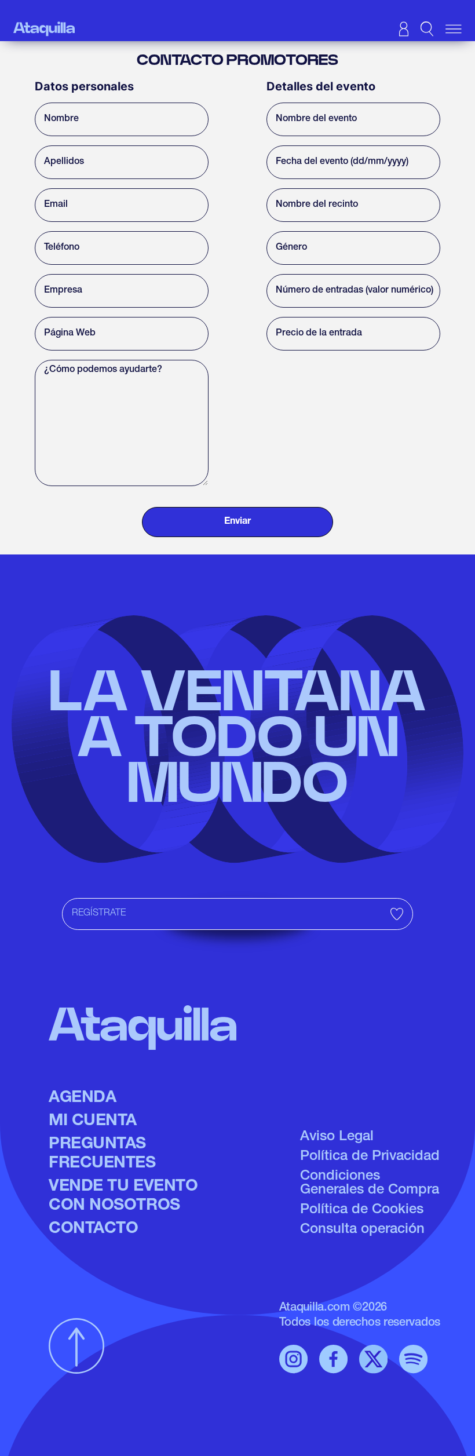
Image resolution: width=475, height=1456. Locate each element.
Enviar (237, 522)
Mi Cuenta (93, 1122)
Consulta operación (362, 1230)
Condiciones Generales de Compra (369, 1184)
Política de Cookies (361, 1210)
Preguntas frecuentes (102, 1155)
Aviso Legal (337, 1137)
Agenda (82, 1098)
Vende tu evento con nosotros (123, 1197)
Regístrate (99, 913)
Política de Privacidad (370, 1157)
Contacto (93, 1229)
